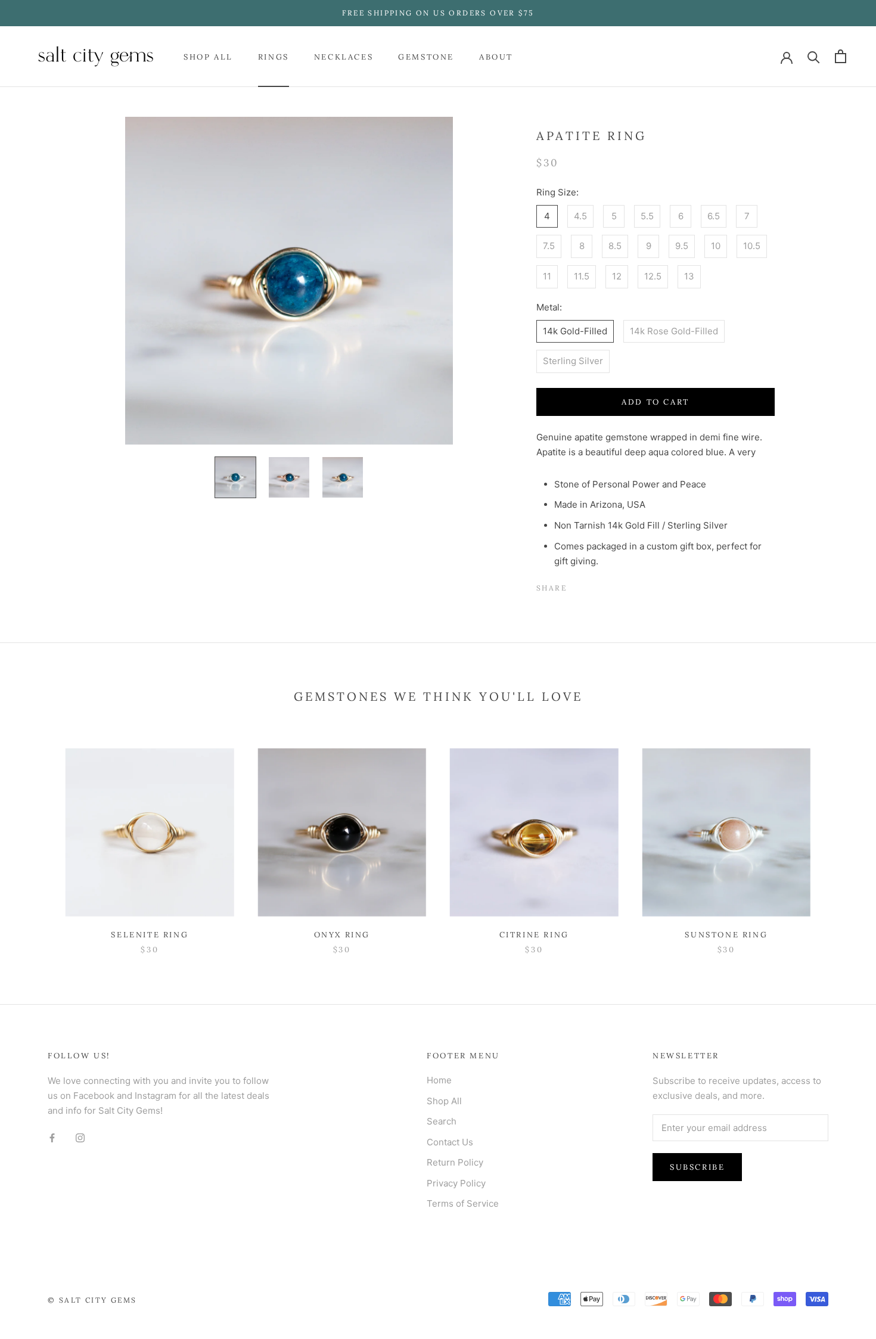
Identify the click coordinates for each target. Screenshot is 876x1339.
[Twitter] (593, 585)
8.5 (615, 245)
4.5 (580, 216)
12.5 (652, 276)
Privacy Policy (456, 1183)
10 (715, 245)
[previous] (37, 838)
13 (689, 276)
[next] (838, 838)
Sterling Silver (573, 360)
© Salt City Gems (92, 1299)
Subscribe (697, 1167)
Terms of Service (463, 1203)
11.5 (581, 276)
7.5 (549, 245)
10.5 (751, 245)
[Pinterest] (609, 585)
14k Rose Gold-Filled (674, 331)
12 (617, 276)
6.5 (713, 216)
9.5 (681, 245)
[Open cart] (840, 56)
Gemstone (426, 56)
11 (547, 276)
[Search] (813, 56)
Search (441, 1121)
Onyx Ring (342, 935)
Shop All (208, 56)
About (496, 56)
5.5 (647, 216)
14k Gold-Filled (575, 331)
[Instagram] (80, 1137)
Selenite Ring (149, 935)
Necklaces (343, 56)
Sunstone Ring (726, 935)
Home (439, 1080)
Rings (273, 56)
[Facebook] (578, 585)
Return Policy (455, 1162)
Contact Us (450, 1142)
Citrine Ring (534, 935)
